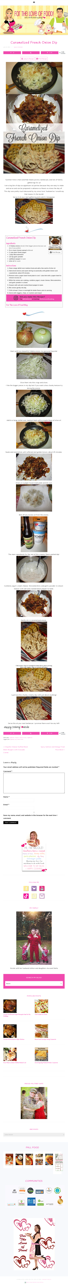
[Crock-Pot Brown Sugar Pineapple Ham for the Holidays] (10, 1012)
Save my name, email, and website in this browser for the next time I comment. (30, 816)
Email (6, 805)
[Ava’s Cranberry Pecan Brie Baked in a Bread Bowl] (49, 1166)
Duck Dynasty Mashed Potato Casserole (46, 1063)
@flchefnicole (27, 299)
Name (6, 797)
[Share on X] (31, 52)
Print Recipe (42, 59)
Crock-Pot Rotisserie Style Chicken (13, 1039)
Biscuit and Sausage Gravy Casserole (45, 1039)
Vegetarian (29, 737)
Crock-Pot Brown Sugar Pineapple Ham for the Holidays (17, 1015)
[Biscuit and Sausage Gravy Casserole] (41, 1037)
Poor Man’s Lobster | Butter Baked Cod (14, 1063)
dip (16, 739)
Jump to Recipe (28, 59)
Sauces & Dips (23, 737)
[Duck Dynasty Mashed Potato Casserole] (41, 1060)
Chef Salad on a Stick (41, 1014)
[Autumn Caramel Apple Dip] (29, 1166)
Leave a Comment (18, 47)
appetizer (12, 739)
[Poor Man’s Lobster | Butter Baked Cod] (10, 1060)
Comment (7, 771)
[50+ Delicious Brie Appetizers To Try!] (39, 1166)
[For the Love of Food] (34, 35)
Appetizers (12, 737)
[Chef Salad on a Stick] (41, 1012)
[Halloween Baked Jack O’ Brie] (19, 1166)
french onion (20, 739)
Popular (17, 737)
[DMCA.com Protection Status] (34, 1282)
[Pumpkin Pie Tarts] (9, 1166)
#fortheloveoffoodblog (47, 299)
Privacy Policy (46, 1279)
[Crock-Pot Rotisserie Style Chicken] (10, 1037)
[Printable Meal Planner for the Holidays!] (59, 1172)
